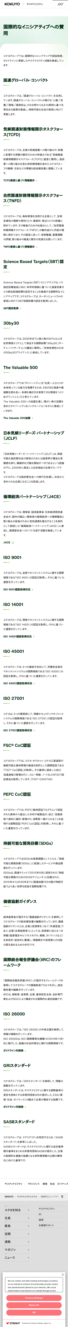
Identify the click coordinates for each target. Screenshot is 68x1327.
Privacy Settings (34, 1298)
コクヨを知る (13, 1210)
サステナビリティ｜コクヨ (27, 1196)
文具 (8, 1218)
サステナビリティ (35, 4)
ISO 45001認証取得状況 (17, 683)
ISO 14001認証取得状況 (17, 636)
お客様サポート (46, 1225)
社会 (52, 1184)
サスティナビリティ (13, 1184)
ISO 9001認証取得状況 (16, 589)
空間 (8, 1234)
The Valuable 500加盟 (16, 418)
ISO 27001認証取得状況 (17, 730)
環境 (45, 1184)
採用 (41, 1220)
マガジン (10, 1249)
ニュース (10, 1257)
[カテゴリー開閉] (26, 1210)
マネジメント (34, 1184)
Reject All (34, 1305)
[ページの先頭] (62, 1197)
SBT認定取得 (11, 308)
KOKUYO (9, 1196)
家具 (8, 1226)
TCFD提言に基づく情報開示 (19, 180)
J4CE (6, 542)
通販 (8, 1241)
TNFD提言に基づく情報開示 (19, 247)
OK (34, 1312)
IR (40, 1214)
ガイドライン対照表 (13, 1050)
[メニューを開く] (60, 4)
